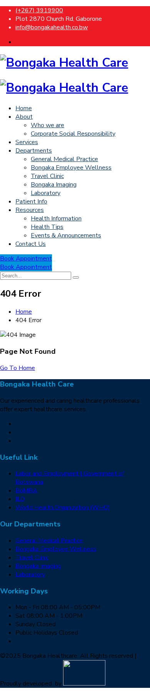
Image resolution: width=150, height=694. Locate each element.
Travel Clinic (47, 176)
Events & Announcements (66, 235)
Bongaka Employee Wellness (71, 167)
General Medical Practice (64, 159)
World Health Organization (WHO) (62, 507)
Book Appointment (26, 258)
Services (26, 142)
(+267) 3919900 (39, 10)
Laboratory (45, 193)
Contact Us (30, 244)
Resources (29, 210)
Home (23, 108)
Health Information (56, 218)
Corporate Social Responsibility (73, 133)
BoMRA (26, 490)
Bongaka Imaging (54, 184)
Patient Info (31, 201)
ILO (20, 499)
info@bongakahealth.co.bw (51, 27)
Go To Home (17, 368)
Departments (33, 150)
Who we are (47, 125)
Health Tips (47, 227)
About (24, 117)
